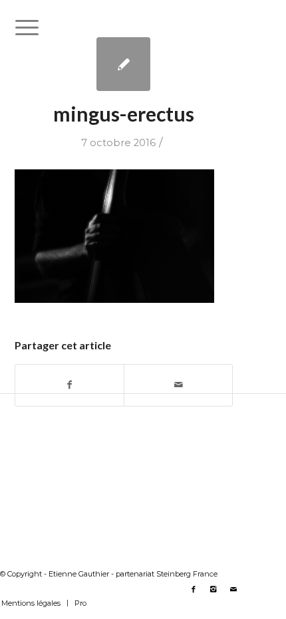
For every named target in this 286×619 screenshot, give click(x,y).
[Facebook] (194, 589)
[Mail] (233, 589)
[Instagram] (213, 589)
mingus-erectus (123, 114)
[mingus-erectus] (123, 64)
